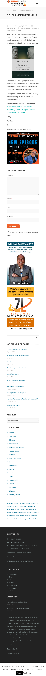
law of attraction (19, 509)
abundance (10, 503)
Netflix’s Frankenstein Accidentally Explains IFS (23, 399)
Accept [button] (19, 673)
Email (9, 208)
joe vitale (28, 506)
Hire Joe (12, 591)
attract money (18, 503)
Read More (27, 673)
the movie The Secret (13, 519)
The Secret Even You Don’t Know (18, 355)
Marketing (33, 509)
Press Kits (12, 588)
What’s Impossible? (13, 405)
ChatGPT (28, 28)
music (31, 512)
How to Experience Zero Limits (17, 349)
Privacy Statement (13, 653)
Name (9, 199)
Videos (11, 582)
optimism (36, 512)
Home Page (13, 574)
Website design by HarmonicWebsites (20, 561)
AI (20, 28)
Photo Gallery (13, 585)
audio (13, 506)
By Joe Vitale (25, 26)
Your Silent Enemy (13, 374)
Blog (10, 577)
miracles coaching (12, 512)
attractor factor (28, 503)
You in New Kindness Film (15, 386)
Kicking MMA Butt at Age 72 (16, 393)
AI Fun (9, 361)
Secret (22, 515)
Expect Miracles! (12, 557)
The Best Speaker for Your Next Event (20, 368)
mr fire (27, 512)
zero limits (33, 519)
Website (10, 217)
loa (26, 509)
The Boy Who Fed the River (16, 380)
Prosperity (16, 515)
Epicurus (34, 28)
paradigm (13, 30)
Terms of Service (12, 649)
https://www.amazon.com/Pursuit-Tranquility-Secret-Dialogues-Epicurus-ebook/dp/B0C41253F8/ (21, 109)
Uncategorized (25, 519)
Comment (10, 175)
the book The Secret (30, 515)
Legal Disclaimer (12, 645)
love (28, 509)
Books (24, 28)
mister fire (21, 512)
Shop (11, 580)
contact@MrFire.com (17, 542)
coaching (22, 506)
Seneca (18, 30)
